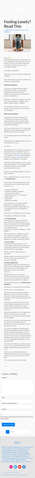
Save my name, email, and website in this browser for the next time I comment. (16, 417)
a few (10, 186)
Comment (4, 377)
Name (3, 397)
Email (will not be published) (9, 403)
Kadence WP (24, 474)
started (24, 162)
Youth (6, 366)
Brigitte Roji (9, 30)
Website (4, 409)
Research (17, 155)
